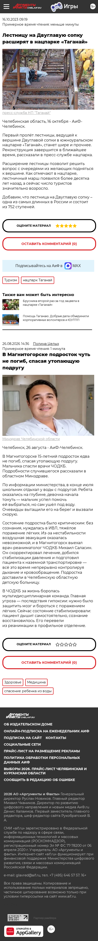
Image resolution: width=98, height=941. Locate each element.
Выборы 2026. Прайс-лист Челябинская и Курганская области (45, 771)
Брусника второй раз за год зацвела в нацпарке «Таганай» (51, 302)
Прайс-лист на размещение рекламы (42, 751)
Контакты (56, 738)
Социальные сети (22, 744)
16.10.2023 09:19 (15, 19)
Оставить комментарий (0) (49, 244)
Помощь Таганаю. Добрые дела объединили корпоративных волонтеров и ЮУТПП (56, 318)
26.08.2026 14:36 (15, 344)
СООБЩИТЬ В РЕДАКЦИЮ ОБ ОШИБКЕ (39, 780)
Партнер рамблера (45, 918)
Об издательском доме (28, 724)
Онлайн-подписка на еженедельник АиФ (46, 731)
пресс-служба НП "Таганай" (26, 113)
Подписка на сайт (23, 738)
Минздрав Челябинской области (31, 439)
